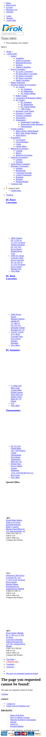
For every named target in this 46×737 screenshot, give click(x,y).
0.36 (12, 403)
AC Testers (20, 87)
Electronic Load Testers (25, 111)
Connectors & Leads (24, 173)
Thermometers (26, 127)
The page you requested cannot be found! (22, 673)
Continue (4, 694)
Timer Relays (21, 135)
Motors (18, 153)
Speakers (19, 65)
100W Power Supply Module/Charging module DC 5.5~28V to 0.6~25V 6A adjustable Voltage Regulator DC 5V (18, 322)
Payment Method (16, 726)
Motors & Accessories (19, 149)
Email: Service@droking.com (18, 706)
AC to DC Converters (24, 71)
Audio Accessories (23, 60)
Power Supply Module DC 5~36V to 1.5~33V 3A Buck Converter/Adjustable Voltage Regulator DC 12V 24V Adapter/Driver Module (15, 639)
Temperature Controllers (30, 122)
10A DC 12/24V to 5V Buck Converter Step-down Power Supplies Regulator (17, 337)
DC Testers (20, 100)
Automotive (15, 138)
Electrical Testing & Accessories (23, 85)
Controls (19, 151)
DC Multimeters (27, 104)
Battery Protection (18, 82)
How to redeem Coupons (20, 717)
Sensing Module (22, 182)
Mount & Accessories (24, 155)
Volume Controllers (23, 67)
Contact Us (11, 704)
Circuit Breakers (22, 142)
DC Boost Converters (24, 76)
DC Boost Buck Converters (26, 74)
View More (15, 271)
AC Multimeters (27, 91)
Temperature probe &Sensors (32, 124)
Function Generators (24, 115)
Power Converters (18, 69)
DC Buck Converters (24, 78)
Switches (19, 162)
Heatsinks (19, 177)
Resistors (19, 179)
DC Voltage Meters (28, 107)
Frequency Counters (23, 113)
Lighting (19, 160)
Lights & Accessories (19, 157)
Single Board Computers (20, 164)
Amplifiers (20, 58)
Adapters (19, 168)
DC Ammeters (26, 102)
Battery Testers (21, 96)
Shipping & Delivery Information (23, 720)
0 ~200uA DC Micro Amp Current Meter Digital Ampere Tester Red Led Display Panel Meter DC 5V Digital (17, 393)
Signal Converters (23, 80)
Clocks (18, 144)
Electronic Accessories (20, 166)
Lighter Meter (21, 146)
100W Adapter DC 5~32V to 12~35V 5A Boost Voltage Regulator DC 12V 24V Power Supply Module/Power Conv (18, 246)
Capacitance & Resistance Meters (29, 98)
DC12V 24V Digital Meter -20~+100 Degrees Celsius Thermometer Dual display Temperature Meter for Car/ (18, 454)
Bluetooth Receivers (23, 63)
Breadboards (21, 171)
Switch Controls (17, 129)
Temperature (21, 120)
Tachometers (21, 118)
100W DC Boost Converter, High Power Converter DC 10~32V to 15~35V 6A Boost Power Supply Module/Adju (18, 262)
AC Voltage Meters (28, 93)
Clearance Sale (16, 184)
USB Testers (25, 109)
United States (16, 190)
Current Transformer (24, 175)
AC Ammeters (26, 89)
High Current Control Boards (27, 131)
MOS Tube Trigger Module (26, 133)
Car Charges (20, 140)
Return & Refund (17, 715)
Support (13, 722)
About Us (14, 724)
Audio (13, 56)
